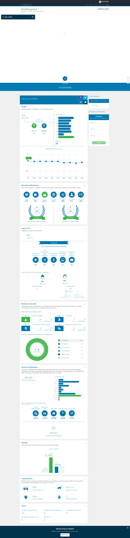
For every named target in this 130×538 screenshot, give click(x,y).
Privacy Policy (65, 534)
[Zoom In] (128, 78)
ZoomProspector (29, 9)
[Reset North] (128, 82)
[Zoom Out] (128, 80)
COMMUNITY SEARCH (103, 9)
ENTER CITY (93, 122)
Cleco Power (94, 105)
